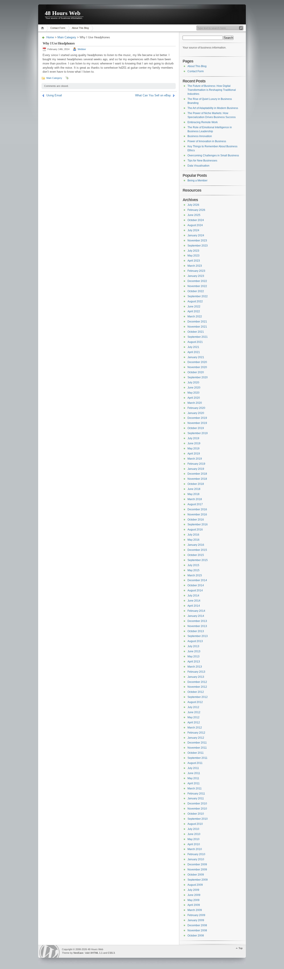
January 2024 (195, 235)
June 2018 (193, 489)
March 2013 (194, 666)
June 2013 (193, 651)
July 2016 (193, 534)
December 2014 (197, 580)
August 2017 (195, 504)
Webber (82, 49)
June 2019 (193, 443)
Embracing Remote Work (202, 122)
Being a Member (197, 180)
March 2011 (194, 788)
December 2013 (197, 621)
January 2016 (195, 544)
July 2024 (193, 230)
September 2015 (197, 560)
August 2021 (195, 342)
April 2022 (193, 311)
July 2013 (193, 646)
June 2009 (193, 895)
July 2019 (193, 438)
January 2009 (195, 920)
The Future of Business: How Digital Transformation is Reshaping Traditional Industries (211, 89)
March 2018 (194, 499)
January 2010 (195, 859)
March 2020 (194, 402)
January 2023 (195, 276)
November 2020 (197, 367)
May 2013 (193, 656)
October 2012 (195, 691)
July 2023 (193, 250)
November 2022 (197, 286)
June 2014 (193, 600)
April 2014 (193, 605)
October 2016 (195, 519)
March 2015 (194, 575)
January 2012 (195, 737)
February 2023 (196, 270)
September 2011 (197, 757)
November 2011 (197, 747)
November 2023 (197, 240)
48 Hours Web (62, 13)
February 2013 (196, 671)
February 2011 (196, 793)
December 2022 (197, 281)
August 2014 (195, 590)
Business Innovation (199, 136)
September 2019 (197, 433)
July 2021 (193, 347)
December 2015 (197, 549)
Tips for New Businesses (202, 160)
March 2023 (194, 265)
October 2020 (195, 372)
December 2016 (197, 509)
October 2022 (195, 291)
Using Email (54, 95)
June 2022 (193, 306)
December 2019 (197, 417)
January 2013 (195, 676)
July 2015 (193, 565)
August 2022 (195, 301)
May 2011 (193, 778)
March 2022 (194, 316)
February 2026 (196, 210)
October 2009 (195, 874)
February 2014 (196, 610)
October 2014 (195, 585)
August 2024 (195, 225)
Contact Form (57, 28)
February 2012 (196, 732)
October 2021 (195, 331)
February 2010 (196, 854)
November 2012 (197, 686)
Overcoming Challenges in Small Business (213, 155)
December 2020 (197, 362)
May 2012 (193, 717)
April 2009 (193, 905)
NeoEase (78, 953)
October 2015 (195, 555)
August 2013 (195, 641)
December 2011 (197, 742)
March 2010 (194, 849)
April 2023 (193, 260)
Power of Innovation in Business (206, 141)
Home (43, 28)
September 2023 (197, 245)
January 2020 (195, 413)
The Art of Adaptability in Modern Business (212, 108)
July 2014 (193, 595)
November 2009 (197, 869)
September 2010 (197, 818)
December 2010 (197, 803)
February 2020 (196, 408)
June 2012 (193, 712)
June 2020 (193, 387)
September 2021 (197, 336)
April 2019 (193, 453)
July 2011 (193, 768)
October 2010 (195, 813)
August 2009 (195, 884)
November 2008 (197, 930)
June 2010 (193, 834)
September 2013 (197, 636)
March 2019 (194, 458)
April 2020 (193, 397)
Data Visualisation (198, 165)
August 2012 (195, 702)
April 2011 (193, 783)
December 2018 (197, 473)
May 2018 (193, 494)
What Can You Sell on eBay (153, 95)
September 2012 (197, 697)
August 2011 (195, 763)
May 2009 (193, 900)
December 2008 (197, 925)
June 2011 (193, 773)
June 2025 (193, 215)
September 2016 (197, 524)
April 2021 (193, 352)
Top (241, 948)
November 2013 (197, 626)
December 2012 (197, 682)
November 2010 (197, 808)
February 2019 (196, 463)
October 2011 (195, 752)
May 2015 (193, 570)
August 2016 (195, 529)
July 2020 (193, 382)
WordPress (49, 951)
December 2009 (197, 864)
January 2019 (195, 468)
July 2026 (193, 204)
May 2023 (193, 255)
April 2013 (193, 661)
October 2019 (195, 428)
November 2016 (197, 514)
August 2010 (195, 823)
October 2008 (195, 935)
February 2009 (196, 915)
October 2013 (195, 631)
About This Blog (80, 28)
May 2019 (193, 448)
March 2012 (194, 727)
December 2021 (197, 321)
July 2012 (193, 707)
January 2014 (195, 616)
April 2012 (193, 722)
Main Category (66, 37)
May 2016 (193, 539)
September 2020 (197, 377)
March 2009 (194, 910)
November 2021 (197, 326)
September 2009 (197, 879)
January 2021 (195, 357)
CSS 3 (111, 953)
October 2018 (195, 483)
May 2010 (193, 839)
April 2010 (193, 844)
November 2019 (197, 423)
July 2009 (193, 889)
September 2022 (197, 296)
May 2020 (193, 392)
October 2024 (195, 220)
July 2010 (193, 829)
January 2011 (195, 798)
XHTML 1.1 (96, 953)
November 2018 (197, 478)
